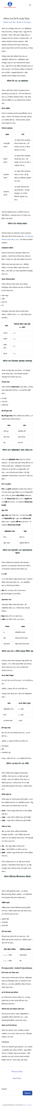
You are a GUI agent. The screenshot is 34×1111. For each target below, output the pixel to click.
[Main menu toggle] (30, 5)
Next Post (17, 1078)
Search (4, 1089)
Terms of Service (27, 1105)
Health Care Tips (9, 22)
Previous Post (17, 1072)
